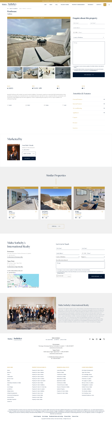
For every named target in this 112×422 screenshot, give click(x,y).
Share (10, 105)
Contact (98, 4)
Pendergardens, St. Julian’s (87, 384)
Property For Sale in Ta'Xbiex (38, 378)
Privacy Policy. (93, 70)
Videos (8, 380)
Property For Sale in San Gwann (38, 380)
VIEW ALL (54, 226)
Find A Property (37, 416)
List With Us (56, 339)
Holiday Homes (10, 391)
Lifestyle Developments (12, 393)
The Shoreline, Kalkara (86, 391)
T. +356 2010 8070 (11, 265)
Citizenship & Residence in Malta (14, 382)
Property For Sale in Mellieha (38, 391)
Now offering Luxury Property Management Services (56, 1)
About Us (9, 372)
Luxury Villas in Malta (61, 370)
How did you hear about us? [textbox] (62, 260)
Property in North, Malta (37, 399)
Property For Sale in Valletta (38, 372)
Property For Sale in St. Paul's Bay (39, 387)
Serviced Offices (10, 397)
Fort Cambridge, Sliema (87, 374)
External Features (89, 99)
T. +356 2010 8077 (25, 149)
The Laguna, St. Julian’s (86, 380)
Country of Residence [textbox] (60, 257)
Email (47, 105)
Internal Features (89, 103)
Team (8, 374)
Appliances (89, 112)
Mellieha (24, 8)
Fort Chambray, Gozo (86, 393)
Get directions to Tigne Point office (15, 266)
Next (68, 42)
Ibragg (77, 211)
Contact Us (9, 401)
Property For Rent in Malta (62, 391)
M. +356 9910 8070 (11, 272)
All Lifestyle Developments (87, 370)
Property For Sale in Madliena (38, 384)
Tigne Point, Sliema (86, 372)
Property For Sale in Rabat (37, 382)
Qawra (10, 211)
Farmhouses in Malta (61, 382)
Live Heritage (10, 387)
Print (28, 105)
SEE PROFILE (27, 158)
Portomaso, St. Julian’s (86, 378)
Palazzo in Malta (60, 372)
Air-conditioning (89, 108)
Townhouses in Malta (61, 374)
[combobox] (75, 32)
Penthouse (12, 213)
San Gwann (45, 211)
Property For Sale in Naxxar (38, 376)
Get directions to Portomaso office (15, 257)
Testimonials (10, 376)
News (8, 384)
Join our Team (63, 339)
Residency (90, 4)
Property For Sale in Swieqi (37, 374)
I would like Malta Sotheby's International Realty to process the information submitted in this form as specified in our (88, 70)
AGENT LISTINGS (27, 153)
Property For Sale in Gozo (37, 393)
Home (8, 370)
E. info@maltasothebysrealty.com (14, 270)
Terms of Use (75, 416)
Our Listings (45, 416)
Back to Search (13, 8)
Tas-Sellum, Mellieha (86, 389)
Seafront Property (60, 389)
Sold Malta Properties (11, 399)
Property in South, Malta (37, 397)
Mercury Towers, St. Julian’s (87, 382)
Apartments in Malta (61, 380)
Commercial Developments (13, 395)
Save (65, 105)
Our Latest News (49, 339)
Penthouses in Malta (61, 376)
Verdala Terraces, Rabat (87, 387)
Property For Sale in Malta (62, 393)
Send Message (87, 74)
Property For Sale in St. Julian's (38, 389)
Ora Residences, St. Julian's (87, 376)
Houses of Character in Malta (63, 387)
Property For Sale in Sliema (37, 370)
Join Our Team (10, 378)
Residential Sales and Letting (56, 416)
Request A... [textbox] (83, 257)
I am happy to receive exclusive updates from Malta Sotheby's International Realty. (89, 67)
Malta (20, 8)
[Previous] (8, 201)
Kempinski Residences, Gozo (88, 395)
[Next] (36, 201)
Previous (8, 42)
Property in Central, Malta (37, 395)
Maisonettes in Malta (61, 378)
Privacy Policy (67, 416)
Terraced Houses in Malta (62, 384)
